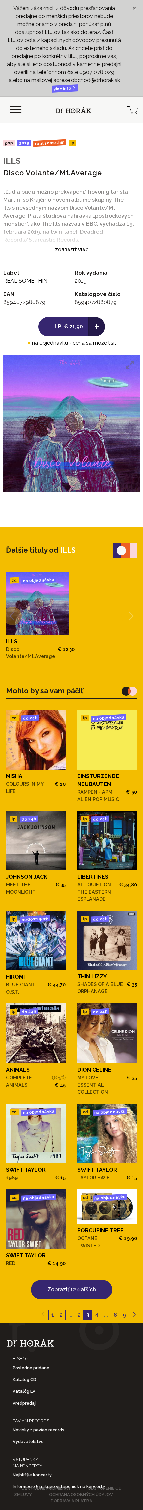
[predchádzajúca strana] (43, 1315)
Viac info (63, 89)
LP (72, 143)
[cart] (132, 109)
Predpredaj (24, 1403)
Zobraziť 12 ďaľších (71, 1289)
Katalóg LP (24, 1391)
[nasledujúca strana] (134, 1315)
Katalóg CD (24, 1379)
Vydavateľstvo (28, 1441)
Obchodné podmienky (46, 1488)
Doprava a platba (71, 1500)
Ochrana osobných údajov (81, 1494)
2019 (24, 143)
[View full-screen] (129, 365)
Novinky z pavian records (38, 1429)
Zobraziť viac (71, 249)
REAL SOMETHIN (50, 143)
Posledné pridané (31, 1367)
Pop (9, 142)
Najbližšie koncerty (32, 1474)
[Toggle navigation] (15, 110)
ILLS (12, 161)
